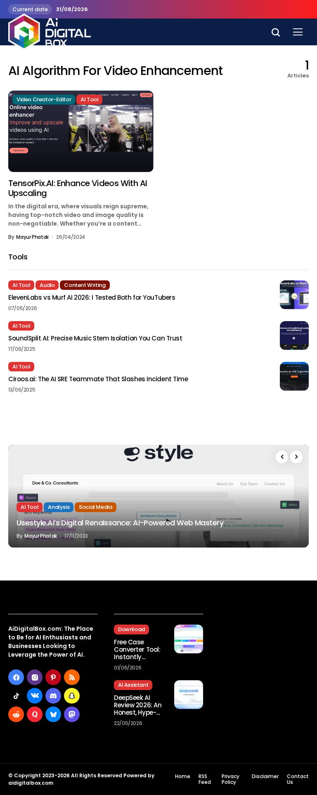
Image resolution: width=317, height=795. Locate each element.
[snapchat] (72, 696)
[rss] (72, 677)
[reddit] (16, 714)
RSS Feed (205, 780)
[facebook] (16, 677)
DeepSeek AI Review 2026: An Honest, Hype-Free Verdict (137, 705)
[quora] (35, 714)
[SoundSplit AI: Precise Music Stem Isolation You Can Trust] (294, 335)
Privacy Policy (230, 780)
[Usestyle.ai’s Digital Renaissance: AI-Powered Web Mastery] (158, 496)
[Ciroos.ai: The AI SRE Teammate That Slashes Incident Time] (294, 376)
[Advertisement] (264, 641)
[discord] (53, 696)
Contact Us (298, 780)
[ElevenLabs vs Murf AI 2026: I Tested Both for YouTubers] (294, 294)
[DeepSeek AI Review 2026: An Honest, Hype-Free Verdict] (188, 694)
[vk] (35, 696)
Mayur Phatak (32, 237)
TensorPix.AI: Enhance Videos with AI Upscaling (77, 188)
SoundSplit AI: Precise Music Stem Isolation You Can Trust (95, 338)
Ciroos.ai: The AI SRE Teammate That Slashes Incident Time (98, 379)
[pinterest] (53, 677)
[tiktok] (16, 696)
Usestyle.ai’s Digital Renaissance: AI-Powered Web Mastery (120, 523)
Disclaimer (265, 777)
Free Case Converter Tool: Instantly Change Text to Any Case (137, 650)
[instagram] (35, 677)
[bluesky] (53, 714)
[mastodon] (72, 714)
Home (182, 777)
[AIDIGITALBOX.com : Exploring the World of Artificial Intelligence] (49, 32)
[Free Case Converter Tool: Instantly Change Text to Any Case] (188, 639)
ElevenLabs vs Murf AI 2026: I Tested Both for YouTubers (91, 297)
